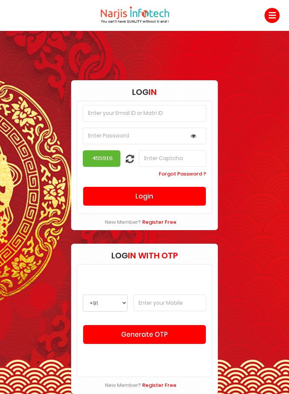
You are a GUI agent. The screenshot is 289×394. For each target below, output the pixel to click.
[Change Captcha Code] (125, 160)
